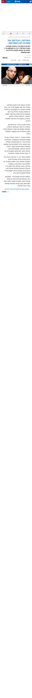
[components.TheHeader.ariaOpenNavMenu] (26, 1)
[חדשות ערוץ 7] (16, 1)
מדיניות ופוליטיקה (21, 37)
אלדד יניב (12, 60)
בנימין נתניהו (24, 60)
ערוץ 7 (27, 37)
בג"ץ (18, 60)
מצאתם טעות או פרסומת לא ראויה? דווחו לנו (15, 189)
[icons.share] (3, 1)
